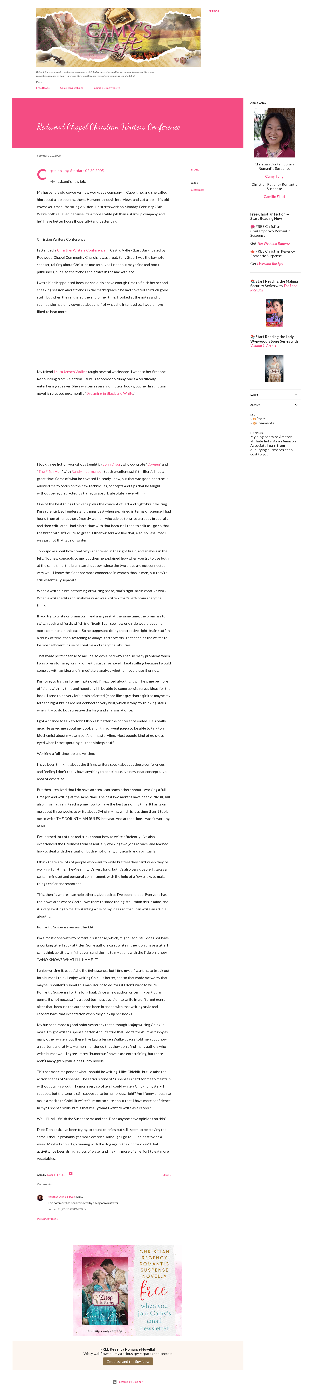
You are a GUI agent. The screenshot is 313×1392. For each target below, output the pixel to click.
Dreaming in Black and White (109, 393)
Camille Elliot (274, 196)
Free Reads (43, 87)
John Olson (112, 464)
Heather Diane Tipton (61, 1196)
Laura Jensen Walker (70, 371)
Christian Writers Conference (81, 250)
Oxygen (153, 464)
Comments (265, 423)
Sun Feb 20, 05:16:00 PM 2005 (67, 1209)
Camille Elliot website (107, 87)
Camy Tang (274, 176)
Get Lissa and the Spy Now (128, 1361)
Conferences (197, 189)
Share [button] (195, 169)
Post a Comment (47, 1218)
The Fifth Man (49, 471)
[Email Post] (70, 1174)
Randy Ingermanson (87, 471)
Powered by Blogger (130, 1382)
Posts (261, 418)
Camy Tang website (71, 87)
